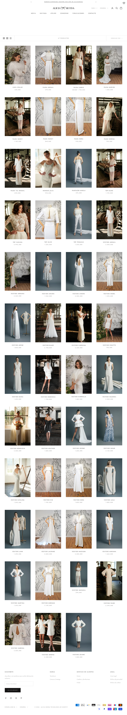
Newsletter (53, 676)
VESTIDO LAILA (109, 500)
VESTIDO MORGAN (48, 603)
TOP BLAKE (109, 191)
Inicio (7, 19)
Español (103, 8)
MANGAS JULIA (48, 191)
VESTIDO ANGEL (109, 294)
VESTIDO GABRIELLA (78, 397)
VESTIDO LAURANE (48, 551)
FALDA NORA (78, 139)
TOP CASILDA (17, 242)
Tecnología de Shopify (59, 707)
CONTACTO (92, 13)
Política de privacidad (116, 679)
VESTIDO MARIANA (109, 551)
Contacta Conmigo (55, 679)
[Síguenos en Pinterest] (21, 698)
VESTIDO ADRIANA (17, 294)
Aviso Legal (113, 676)
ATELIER (53, 13)
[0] (124, 3)
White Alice (21, 19)
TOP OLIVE (48, 242)
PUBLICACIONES (78, 13)
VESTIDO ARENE (18, 345)
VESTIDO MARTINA (17, 603)
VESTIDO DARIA (17, 397)
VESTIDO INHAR (109, 448)
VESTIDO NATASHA (79, 590)
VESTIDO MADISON (79, 551)
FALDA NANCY (18, 139)
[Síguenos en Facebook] (6, 698)
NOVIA (33, 13)
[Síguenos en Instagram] (11, 698)
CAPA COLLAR (18, 87)
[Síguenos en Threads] (16, 698)
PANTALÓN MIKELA (78, 190)
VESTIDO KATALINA (18, 500)
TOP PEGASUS (79, 242)
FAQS (78, 682)
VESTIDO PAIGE (109, 603)
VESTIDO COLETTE (109, 345)
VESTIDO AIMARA (48, 294)
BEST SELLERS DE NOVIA (61, 2)
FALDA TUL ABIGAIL (18, 191)
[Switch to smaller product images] (7, 38)
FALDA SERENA (109, 139)
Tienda (13, 19)
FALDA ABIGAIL (48, 87)
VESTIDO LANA (17, 551)
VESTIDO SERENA (48, 655)
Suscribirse (13, 690)
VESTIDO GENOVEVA (17, 448)
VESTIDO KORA (78, 500)
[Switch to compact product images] (11, 38)
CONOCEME (64, 13)
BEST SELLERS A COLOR (78, 2)
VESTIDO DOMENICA (48, 397)
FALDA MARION (109, 87)
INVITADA (43, 13)
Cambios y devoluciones (83, 679)
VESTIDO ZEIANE (79, 655)
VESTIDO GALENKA (109, 397)
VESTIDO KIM (48, 500)
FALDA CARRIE (79, 87)
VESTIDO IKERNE (79, 448)
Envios (78, 676)
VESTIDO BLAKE (48, 345)
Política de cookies (115, 682)
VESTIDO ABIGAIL (109, 242)
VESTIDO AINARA (79, 294)
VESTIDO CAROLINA (79, 345)
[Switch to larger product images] (4, 38)
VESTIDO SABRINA (17, 648)
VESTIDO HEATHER (48, 448)
